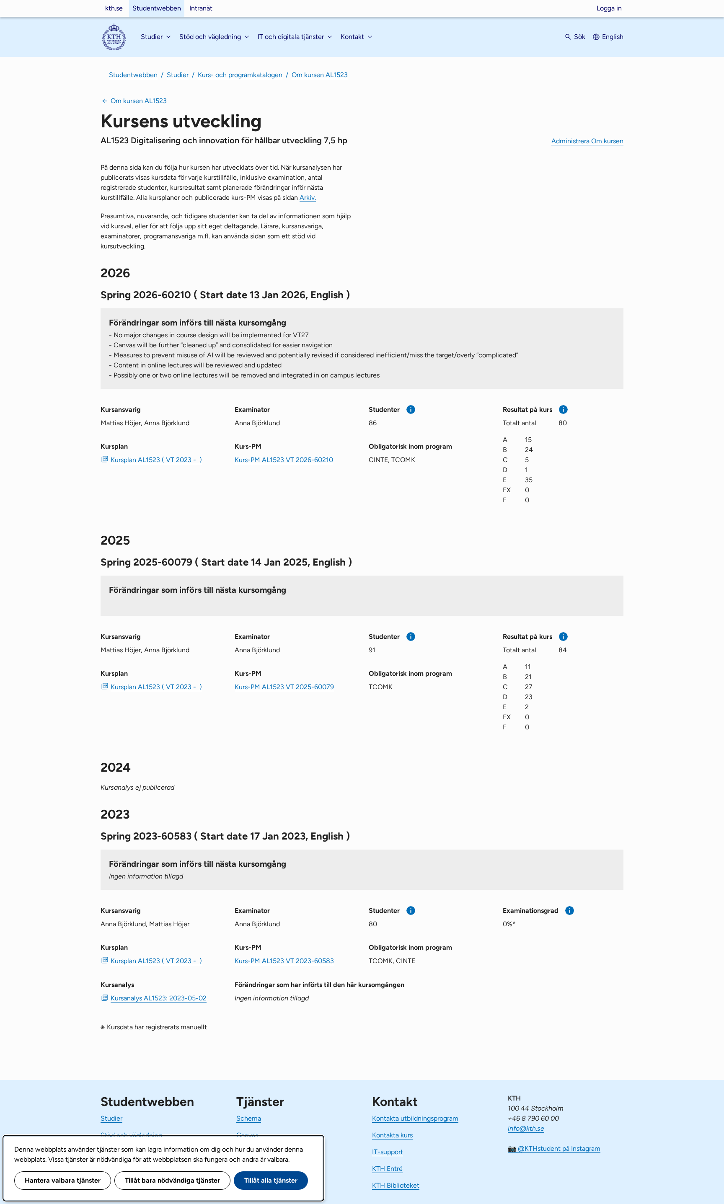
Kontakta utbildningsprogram (415, 1118)
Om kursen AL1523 (320, 75)
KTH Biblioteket (395, 1185)
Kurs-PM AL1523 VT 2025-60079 (284, 687)
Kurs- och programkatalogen (240, 75)
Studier (178, 75)
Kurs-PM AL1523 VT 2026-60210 (284, 460)
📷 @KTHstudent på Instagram (554, 1148)
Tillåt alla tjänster (270, 1180)
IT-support (387, 1152)
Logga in (609, 8)
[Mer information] (410, 409)
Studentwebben (156, 8)
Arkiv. (308, 198)
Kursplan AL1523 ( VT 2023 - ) (156, 460)
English (612, 37)
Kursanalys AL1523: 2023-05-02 (159, 998)
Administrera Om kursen (587, 141)
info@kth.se (526, 1128)
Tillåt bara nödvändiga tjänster (172, 1180)
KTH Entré (387, 1169)
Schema (248, 1118)
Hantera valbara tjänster (63, 1180)
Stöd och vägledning (131, 1135)
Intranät (200, 8)
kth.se (114, 8)
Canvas (247, 1135)
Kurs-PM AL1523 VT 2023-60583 (284, 961)
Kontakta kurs (392, 1135)
